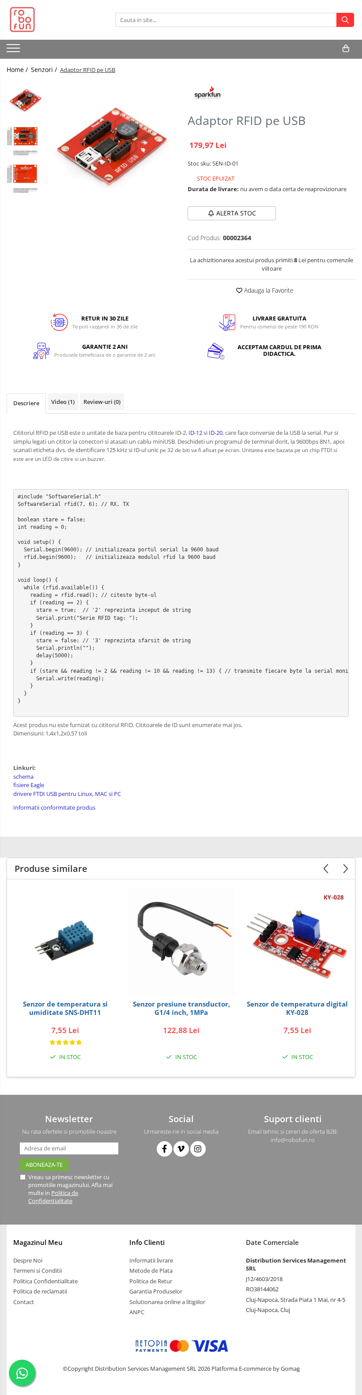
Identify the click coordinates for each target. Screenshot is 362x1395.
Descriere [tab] (26, 403)
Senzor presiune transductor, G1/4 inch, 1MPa (181, 1008)
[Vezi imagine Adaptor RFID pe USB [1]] (25, 137)
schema (23, 776)
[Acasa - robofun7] (51, 19)
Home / (18, 69)
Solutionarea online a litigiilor (167, 1302)
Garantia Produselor (155, 1291)
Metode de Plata (151, 1270)
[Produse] (14, 50)
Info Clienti (147, 1242)
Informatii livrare (151, 1260)
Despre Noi (27, 1260)
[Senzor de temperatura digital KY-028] (297, 941)
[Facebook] (164, 1149)
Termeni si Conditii (37, 1270)
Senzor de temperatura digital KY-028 (297, 1008)
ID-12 (195, 433)
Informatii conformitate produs (54, 807)
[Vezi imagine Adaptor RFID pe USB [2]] (25, 174)
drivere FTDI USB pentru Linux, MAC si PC (67, 794)
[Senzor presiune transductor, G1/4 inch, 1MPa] (181, 941)
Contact (23, 1302)
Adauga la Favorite (268, 290)
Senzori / (45, 69)
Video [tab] (63, 402)
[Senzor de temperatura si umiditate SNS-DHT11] (65, 942)
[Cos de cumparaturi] (345, 48)
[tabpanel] (111, 144)
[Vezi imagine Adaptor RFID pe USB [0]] (25, 99)
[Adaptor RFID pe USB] (111, 144)
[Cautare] (345, 20)
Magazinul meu (38, 1242)
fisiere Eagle (28, 785)
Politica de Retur (150, 1281)
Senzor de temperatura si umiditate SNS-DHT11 (65, 1008)
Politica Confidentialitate (45, 1281)
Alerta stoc (236, 213)
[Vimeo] (181, 1149)
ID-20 (214, 433)
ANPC (136, 1312)
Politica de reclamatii (40, 1291)
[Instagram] (198, 1149)
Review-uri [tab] (102, 402)
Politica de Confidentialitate (53, 1197)
